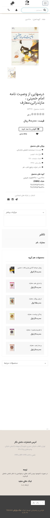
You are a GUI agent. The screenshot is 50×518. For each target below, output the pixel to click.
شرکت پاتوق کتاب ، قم (30, 167)
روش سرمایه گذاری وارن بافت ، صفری (30, 268)
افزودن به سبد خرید (29, 129)
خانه (43, 19)
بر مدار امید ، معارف (36, 345)
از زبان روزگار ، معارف (35, 299)
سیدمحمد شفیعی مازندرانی (26, 150)
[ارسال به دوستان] (8, 199)
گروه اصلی (36, 19)
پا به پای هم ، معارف (35, 283)
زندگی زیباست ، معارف (34, 314)
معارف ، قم (40, 242)
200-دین (28, 19)
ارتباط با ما (25, 485)
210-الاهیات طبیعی (29, 177)
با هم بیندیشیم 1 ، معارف (34, 330)
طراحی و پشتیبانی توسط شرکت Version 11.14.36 (25, 511)
